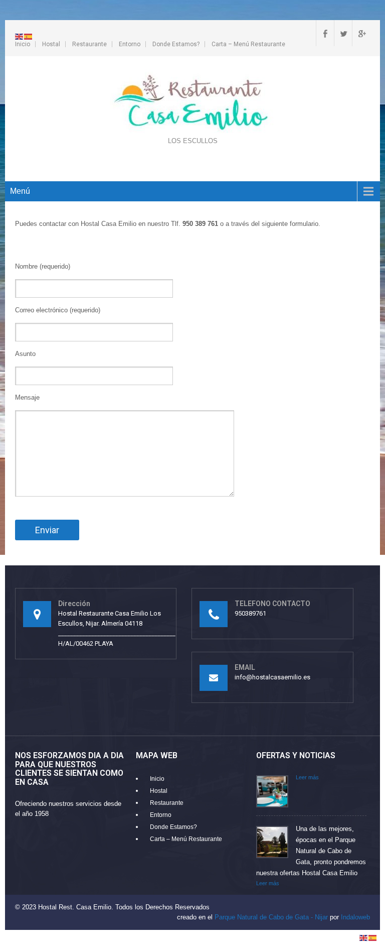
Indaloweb (355, 917)
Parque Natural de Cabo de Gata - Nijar (271, 917)
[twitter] (343, 33)
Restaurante (89, 44)
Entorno (129, 44)
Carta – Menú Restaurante (248, 44)
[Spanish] (28, 36)
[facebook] (325, 33)
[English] (19, 36)
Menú (20, 191)
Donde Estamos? (176, 44)
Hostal (51, 44)
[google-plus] (361, 33)
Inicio (22, 44)
